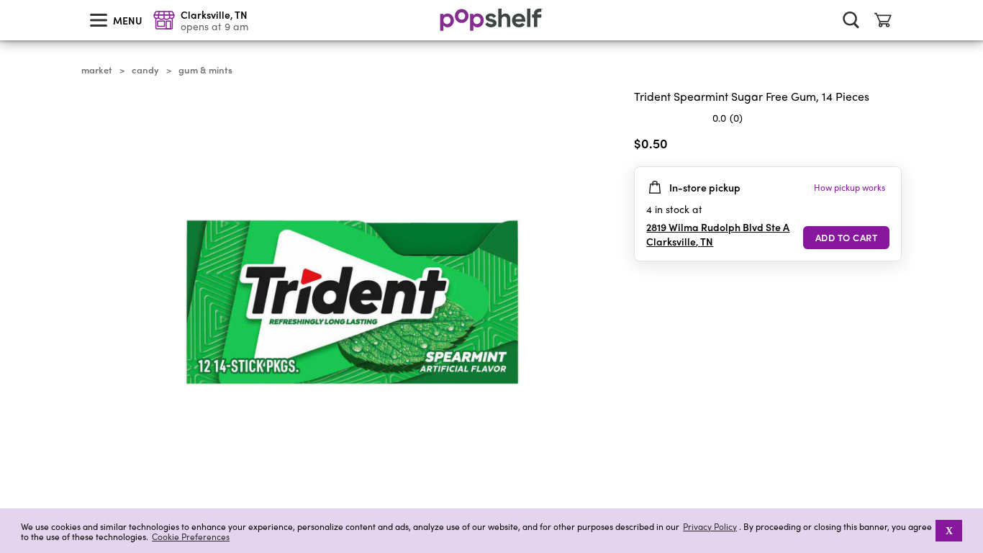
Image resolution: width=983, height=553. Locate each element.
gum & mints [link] (205, 69)
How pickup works (849, 187)
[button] (890, 146)
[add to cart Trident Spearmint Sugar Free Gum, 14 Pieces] (846, 237)
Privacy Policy (710, 527)
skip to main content (6, 0)
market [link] (96, 69)
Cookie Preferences (191, 536)
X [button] (949, 530)
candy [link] (145, 69)
